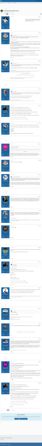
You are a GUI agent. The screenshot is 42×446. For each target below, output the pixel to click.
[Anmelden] (39, 1)
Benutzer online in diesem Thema (6, 437)
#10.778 (39, 339)
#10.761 (39, 16)
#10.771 (39, 210)
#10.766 (39, 123)
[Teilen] (41, 14)
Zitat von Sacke (14, 63)
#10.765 (39, 105)
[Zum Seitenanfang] (41, 445)
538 (6, 410)
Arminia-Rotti (18, 404)
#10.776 (39, 308)
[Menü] (41, 1)
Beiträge (3, 99)
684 (13, 410)
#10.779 (39, 361)
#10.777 (39, 323)
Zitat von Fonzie (14, 35)
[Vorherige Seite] (1, 14)
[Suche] (37, 1)
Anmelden (16, 418)
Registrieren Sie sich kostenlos (22, 416)
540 (9, 410)
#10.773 (39, 247)
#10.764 (39, 89)
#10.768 (39, 160)
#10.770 (39, 196)
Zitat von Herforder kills (15, 146)
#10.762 (39, 32)
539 (8, 410)
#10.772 (39, 225)
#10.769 (39, 174)
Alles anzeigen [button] (25, 151)
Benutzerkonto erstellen (23, 418)
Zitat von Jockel (14, 264)
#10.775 (39, 287)
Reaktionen (3, 98)
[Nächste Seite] (14, 14)
